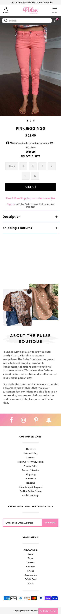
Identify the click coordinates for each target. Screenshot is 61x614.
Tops (30, 558)
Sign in (11, 204)
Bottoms (30, 566)
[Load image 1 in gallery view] (30, 70)
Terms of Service (30, 470)
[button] (48, 611)
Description (11, 216)
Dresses (30, 562)
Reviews (30, 482)
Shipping (31, 474)
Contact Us (30, 478)
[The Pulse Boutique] (30, 10)
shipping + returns (17, 227)
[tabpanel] (30, 70)
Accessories (31, 575)
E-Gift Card (31, 579)
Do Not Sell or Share (30, 491)
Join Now (50, 522)
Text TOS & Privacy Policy (30, 461)
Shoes (30, 570)
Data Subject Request (30, 487)
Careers (30, 457)
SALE (30, 583)
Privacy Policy (30, 466)
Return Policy (30, 453)
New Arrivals (30, 549)
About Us (30, 449)
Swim (31, 554)
